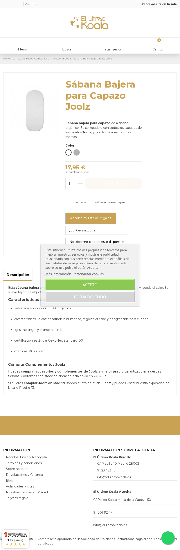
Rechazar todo (90, 296)
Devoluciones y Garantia (24, 475)
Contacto (31, 4)
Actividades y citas (20, 486)
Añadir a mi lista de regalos (90, 218)
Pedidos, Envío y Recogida (26, 457)
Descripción (18, 275)
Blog (9, 480)
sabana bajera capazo (111, 202)
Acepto (90, 284)
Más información (58, 274)
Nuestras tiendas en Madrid (27, 492)
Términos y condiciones (24, 463)
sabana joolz (84, 202)
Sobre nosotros (17, 469)
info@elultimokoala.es (114, 477)
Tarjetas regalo (17, 498)
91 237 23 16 (106, 470)
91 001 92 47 (102, 512)
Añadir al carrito (116, 183)
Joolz (70, 202)
